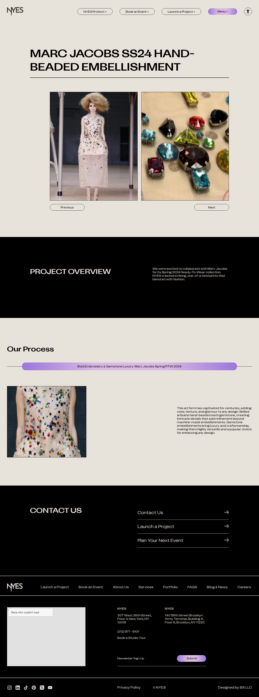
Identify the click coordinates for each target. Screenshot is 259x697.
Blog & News (217, 587)
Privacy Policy (129, 687)
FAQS (192, 587)
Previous (67, 207)
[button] (95, 11)
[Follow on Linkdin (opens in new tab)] (17, 687)
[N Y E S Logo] (15, 11)
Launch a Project (55, 587)
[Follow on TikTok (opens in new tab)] (25, 687)
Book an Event (91, 587)
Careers (244, 587)
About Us (121, 587)
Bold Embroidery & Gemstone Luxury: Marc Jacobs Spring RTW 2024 (130, 366)
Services (145, 587)
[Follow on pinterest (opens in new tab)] (33, 687)
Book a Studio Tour (131, 638)
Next (211, 207)
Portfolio (170, 587)
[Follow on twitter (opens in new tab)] (41, 687)
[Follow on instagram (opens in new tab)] (9, 687)
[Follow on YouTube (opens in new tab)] (50, 687)
